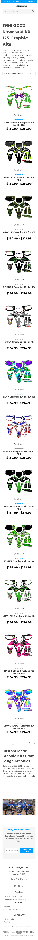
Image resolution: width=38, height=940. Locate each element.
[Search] (32, 11)
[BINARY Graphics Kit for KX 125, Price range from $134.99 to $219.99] (19, 481)
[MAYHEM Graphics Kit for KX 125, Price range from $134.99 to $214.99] (19, 591)
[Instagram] (19, 886)
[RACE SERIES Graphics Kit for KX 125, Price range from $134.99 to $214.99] (19, 646)
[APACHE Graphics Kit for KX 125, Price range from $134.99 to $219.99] (19, 207)
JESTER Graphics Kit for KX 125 (19, 562)
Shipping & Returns (10, 909)
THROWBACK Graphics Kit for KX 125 (19, 123)
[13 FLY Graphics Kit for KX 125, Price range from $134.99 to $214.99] (19, 317)
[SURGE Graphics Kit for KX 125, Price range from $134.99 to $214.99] (19, 152)
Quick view (19, 115)
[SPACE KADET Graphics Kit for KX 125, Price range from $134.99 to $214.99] (19, 701)
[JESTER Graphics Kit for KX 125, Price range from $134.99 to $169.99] (19, 536)
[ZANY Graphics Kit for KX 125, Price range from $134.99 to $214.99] (19, 372)
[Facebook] (15, 886)
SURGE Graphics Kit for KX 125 (19, 178)
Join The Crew (26, 850)
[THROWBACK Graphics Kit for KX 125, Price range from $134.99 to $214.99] (19, 97)
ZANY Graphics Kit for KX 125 (19, 397)
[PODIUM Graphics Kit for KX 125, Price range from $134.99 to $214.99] (19, 262)
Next (31, 743)
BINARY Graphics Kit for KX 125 (19, 507)
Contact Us (7, 907)
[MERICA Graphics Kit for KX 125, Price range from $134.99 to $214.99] (19, 426)
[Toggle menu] (3, 6)
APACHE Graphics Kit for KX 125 (19, 233)
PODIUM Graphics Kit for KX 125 (19, 288)
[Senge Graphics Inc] (21, 6)
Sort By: (7, 73)
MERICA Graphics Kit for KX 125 (19, 452)
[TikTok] (23, 886)
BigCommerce (16, 926)
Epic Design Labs (29, 926)
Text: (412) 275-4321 (19, 879)
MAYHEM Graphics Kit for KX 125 (19, 617)
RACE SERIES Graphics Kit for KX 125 (19, 672)
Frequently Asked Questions (15, 899)
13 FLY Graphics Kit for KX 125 (19, 343)
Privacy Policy (9, 919)
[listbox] (21, 73)
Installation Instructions (13, 896)
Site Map (7, 922)
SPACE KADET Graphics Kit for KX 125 (19, 727)
